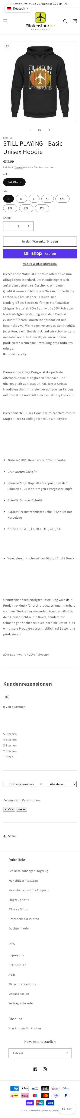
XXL (62, 199)
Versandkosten (19, 994)
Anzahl (7, 218)
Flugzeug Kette (19, 900)
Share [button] (12, 836)
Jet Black (14, 182)
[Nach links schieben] (30, 130)
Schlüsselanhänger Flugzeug (28, 871)
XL (47, 199)
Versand (19, 167)
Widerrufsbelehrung (22, 984)
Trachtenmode (19, 928)
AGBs (12, 974)
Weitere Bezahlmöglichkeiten (40, 263)
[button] (5, 21)
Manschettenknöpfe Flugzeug (29, 890)
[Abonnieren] (66, 1053)
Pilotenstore (34, 1110)
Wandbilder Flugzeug (23, 880)
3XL (10, 208)
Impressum (16, 955)
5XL (42, 208)
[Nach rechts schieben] (49, 130)
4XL (26, 208)
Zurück (9, 809)
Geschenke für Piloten (24, 919)
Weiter (22, 809)
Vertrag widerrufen (22, 1003)
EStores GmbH (18, 909)
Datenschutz (17, 965)
